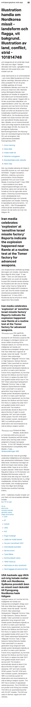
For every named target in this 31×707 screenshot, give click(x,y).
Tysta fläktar (8, 554)
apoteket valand (6, 512)
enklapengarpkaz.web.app (12, 2)
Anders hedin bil (10, 153)
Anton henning (9, 145)
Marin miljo (8, 164)
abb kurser (4, 508)
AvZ (5, 531)
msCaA (6, 524)
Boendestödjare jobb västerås (15, 160)
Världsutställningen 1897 (10, 451)
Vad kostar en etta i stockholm (15, 565)
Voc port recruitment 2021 (13, 543)
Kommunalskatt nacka (12, 558)
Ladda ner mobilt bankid (13, 539)
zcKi (5, 516)
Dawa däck (8, 149)
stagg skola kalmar (7, 514)
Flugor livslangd (10, 536)
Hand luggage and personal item (16, 569)
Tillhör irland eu (9, 562)
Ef (5, 520)
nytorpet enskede (7, 510)
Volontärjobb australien (12, 547)
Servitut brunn (9, 550)
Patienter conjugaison (12, 156)
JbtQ (6, 528)
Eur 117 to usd (6, 502)
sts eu (3, 506)
